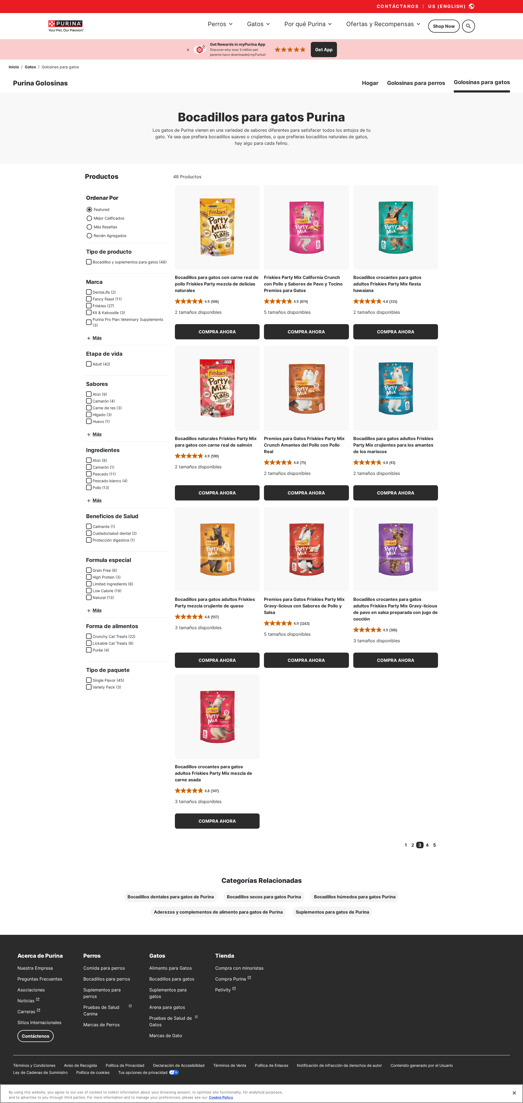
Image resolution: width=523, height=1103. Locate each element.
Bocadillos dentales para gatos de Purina (170, 896)
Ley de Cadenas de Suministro (40, 1072)
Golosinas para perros (416, 83)
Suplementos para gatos (168, 993)
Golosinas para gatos (482, 82)
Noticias (25, 1000)
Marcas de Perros (101, 1024)
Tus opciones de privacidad (143, 1072)
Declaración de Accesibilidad (179, 1065)
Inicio (14, 66)
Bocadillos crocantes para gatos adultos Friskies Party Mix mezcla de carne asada (213, 773)
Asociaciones (31, 990)
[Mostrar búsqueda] (468, 26)
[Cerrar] (188, 49)
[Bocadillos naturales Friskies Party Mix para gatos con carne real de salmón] (217, 388)
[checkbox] (89, 262)
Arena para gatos (167, 1007)
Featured (102, 209)
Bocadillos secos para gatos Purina (264, 896)
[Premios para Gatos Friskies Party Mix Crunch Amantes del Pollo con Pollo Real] (306, 388)
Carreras (26, 1011)
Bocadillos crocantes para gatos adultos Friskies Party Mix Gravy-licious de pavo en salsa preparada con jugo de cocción (395, 609)
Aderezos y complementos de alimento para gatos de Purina (218, 912)
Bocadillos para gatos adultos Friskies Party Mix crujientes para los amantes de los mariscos (393, 445)
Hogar (370, 83)
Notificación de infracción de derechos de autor (339, 1065)
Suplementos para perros (102, 993)
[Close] (514, 1093)
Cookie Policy (221, 1097)
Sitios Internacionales (39, 1022)
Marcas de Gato (165, 1035)
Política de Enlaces (271, 1065)
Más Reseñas (105, 227)
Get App (324, 49)
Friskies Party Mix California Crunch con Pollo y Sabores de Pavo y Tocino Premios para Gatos (303, 284)
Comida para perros (104, 968)
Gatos (30, 66)
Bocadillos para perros (106, 979)
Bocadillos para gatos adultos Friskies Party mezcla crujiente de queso (215, 603)
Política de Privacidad (125, 1065)
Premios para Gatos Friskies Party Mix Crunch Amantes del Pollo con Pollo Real (304, 445)
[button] (217, 331)
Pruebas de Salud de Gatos (170, 1021)
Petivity (223, 990)
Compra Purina (230, 979)
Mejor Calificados (109, 218)
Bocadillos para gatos (171, 979)
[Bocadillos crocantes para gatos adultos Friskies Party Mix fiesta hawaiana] (395, 227)
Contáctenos (35, 1036)
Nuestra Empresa (35, 968)
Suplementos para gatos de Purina (332, 912)
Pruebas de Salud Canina (101, 1010)
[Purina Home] (66, 26)
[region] (261, 1093)
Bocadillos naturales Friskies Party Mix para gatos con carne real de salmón (216, 442)
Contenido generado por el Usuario (422, 1065)
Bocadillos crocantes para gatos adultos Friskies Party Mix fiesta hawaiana (387, 284)
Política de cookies (93, 1072)
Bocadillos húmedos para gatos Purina (355, 896)
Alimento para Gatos (170, 968)
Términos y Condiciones (34, 1065)
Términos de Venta (229, 1065)
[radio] (89, 209)
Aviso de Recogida (80, 1065)
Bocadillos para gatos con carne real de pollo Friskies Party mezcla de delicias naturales (217, 284)
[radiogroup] (106, 222)
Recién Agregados (110, 235)
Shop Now (444, 26)
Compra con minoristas (239, 968)
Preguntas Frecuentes (39, 979)
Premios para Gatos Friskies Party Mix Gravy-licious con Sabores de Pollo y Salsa (304, 606)
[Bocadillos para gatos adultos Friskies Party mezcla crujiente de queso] (217, 549)
